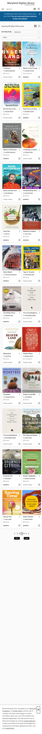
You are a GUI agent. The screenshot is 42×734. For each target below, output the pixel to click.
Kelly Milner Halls (29, 274)
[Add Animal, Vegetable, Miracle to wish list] (39, 485)
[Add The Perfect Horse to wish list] (19, 322)
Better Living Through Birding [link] (30, 68)
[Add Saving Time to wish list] (19, 526)
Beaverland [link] (7, 354)
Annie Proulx (28, 438)
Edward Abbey (29, 519)
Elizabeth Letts (9, 315)
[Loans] (35, 9)
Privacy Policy (17, 711)
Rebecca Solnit (29, 356)
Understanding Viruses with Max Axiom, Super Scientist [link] (30, 191)
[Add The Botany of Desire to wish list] (39, 159)
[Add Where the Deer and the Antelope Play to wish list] (19, 199)
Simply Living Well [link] (29, 394)
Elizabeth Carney (29, 111)
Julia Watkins (28, 397)
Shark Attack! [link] (7, 272)
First (17, 538)
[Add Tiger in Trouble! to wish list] (39, 281)
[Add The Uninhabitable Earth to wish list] (39, 322)
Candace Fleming (10, 397)
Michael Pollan (29, 152)
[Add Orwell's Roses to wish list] (39, 362)
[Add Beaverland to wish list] (19, 362)
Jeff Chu (7, 234)
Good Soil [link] (6, 231)
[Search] (2, 9)
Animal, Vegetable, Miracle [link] (30, 476)
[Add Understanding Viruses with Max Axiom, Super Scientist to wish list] (39, 199)
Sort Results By (6, 32)
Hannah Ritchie (9, 111)
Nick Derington (29, 193)
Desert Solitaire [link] (28, 517)
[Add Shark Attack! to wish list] (19, 281)
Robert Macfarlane (10, 71)
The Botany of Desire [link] (30, 150)
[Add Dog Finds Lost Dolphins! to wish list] (39, 118)
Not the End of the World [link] (11, 109)
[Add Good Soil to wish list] (19, 240)
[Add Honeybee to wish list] (19, 403)
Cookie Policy (9, 728)
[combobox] (16, 9)
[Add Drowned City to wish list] (19, 485)
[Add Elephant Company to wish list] (39, 240)
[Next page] (28, 534)
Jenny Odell (8, 519)
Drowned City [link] (7, 476)
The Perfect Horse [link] (9, 313)
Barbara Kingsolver (30, 478)
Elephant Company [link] (29, 231)
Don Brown (8, 478)
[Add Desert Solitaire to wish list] (39, 526)
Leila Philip (8, 356)
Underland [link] (6, 68)
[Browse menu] (39, 9)
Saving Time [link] (7, 517)
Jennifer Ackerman (10, 152)
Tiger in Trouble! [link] (28, 272)
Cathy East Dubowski (11, 274)
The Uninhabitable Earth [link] (30, 313)
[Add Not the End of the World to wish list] (19, 118)
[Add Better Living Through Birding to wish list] (39, 77)
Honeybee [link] (6, 394)
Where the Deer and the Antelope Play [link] (11, 191)
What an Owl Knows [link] (10, 150)
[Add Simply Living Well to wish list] (39, 403)
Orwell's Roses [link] (28, 354)
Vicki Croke (28, 234)
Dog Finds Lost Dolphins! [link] (30, 109)
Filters (5, 37)
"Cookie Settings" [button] (29, 721)
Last (26, 538)
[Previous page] (15, 534)
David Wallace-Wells (30, 315)
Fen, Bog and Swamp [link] (30, 435)
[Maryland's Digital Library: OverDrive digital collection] (21, 3)
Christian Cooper (29, 71)
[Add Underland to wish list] (19, 77)
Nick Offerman (9, 193)
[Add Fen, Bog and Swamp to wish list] (39, 444)
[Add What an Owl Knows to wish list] (19, 159)
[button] (35, 27)
